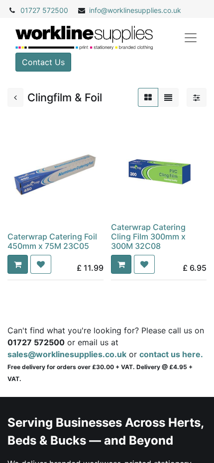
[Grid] (148, 97)
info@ (98, 10)
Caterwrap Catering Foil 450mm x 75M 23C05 (52, 241)
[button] (17, 264)
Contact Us (43, 62)
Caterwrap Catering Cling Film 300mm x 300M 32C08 (148, 236)
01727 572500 (44, 10)
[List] (168, 97)
